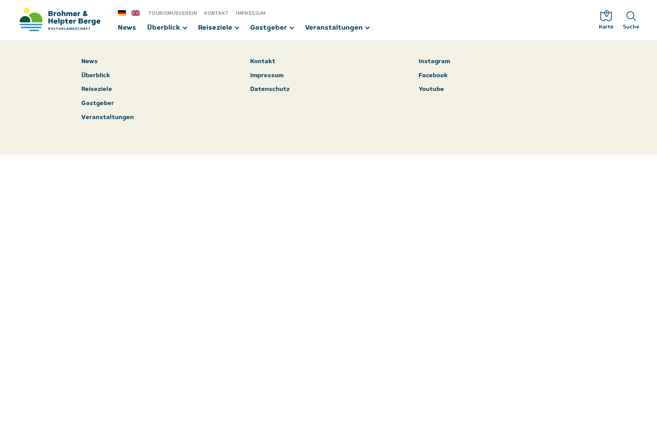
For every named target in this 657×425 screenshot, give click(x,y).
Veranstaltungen (334, 28)
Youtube (431, 89)
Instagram (434, 62)
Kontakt (216, 13)
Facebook (433, 76)
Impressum (250, 13)
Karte (606, 27)
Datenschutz (270, 89)
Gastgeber (268, 28)
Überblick (163, 28)
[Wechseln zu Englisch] (138, 13)
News (127, 28)
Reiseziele (215, 28)
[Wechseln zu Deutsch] (125, 13)
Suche (631, 27)
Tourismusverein (172, 13)
